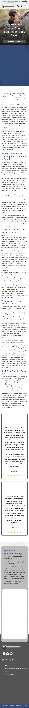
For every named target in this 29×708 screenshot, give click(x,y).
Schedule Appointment (10, 674)
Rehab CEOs (12, 705)
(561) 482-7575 (20, 581)
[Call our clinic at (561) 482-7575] (18, 6)
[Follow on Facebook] (4, 653)
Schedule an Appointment (14, 41)
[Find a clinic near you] (21, 6)
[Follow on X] (7, 653)
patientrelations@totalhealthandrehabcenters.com (16, 668)
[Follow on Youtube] (11, 653)
